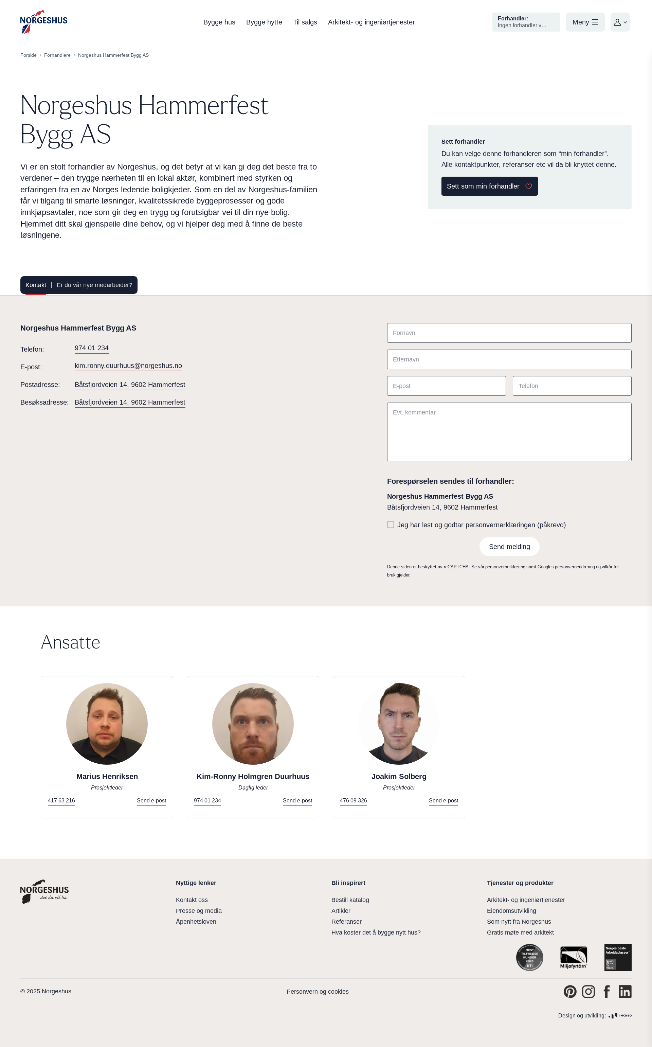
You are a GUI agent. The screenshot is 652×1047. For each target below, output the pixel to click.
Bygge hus (219, 22)
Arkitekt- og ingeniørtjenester (371, 22)
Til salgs (305, 22)
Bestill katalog (350, 900)
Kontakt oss (192, 900)
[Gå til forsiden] (43, 22)
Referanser (346, 921)
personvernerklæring (505, 566)
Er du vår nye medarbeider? (94, 285)
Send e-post (151, 800)
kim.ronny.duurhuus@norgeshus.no (128, 365)
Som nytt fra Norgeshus (519, 921)
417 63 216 (61, 800)
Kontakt (35, 285)
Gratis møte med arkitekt (520, 932)
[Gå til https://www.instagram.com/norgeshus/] (588, 991)
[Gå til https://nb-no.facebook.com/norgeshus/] (606, 991)
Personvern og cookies (318, 991)
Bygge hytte (264, 22)
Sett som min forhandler (483, 186)
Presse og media (199, 910)
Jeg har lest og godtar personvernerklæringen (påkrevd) (481, 525)
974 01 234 (92, 348)
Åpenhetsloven (196, 921)
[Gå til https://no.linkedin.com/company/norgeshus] (625, 991)
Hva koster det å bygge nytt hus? (376, 932)
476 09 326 (353, 800)
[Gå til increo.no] (620, 1015)
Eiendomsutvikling (511, 910)
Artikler (340, 910)
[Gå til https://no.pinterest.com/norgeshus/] (570, 991)
